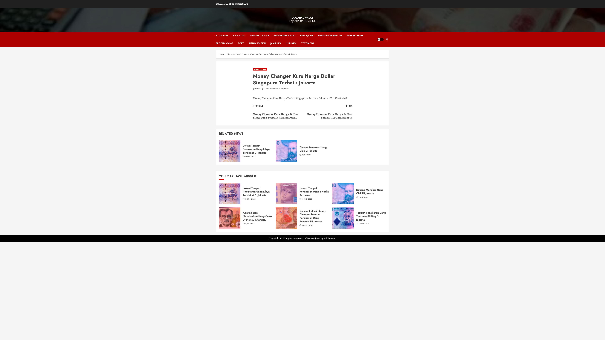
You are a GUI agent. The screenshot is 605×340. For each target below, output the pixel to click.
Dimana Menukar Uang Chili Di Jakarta (313, 149)
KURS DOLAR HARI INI (330, 35)
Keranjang (306, 35)
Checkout (239, 35)
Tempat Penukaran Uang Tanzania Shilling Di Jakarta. (371, 216)
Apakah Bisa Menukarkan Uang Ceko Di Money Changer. (257, 216)
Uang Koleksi (257, 43)
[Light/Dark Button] (380, 39)
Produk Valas (224, 43)
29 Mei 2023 (363, 224)
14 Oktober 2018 (271, 89)
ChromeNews (312, 238)
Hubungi (291, 43)
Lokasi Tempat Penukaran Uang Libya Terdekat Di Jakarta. (256, 149)
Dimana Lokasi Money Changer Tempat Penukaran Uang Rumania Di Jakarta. (313, 216)
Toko (241, 43)
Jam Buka (275, 43)
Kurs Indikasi (355, 35)
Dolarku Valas (302, 18)
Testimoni (307, 43)
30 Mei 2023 (307, 225)
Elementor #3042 (284, 35)
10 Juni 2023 (250, 157)
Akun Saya (222, 35)
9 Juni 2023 (306, 155)
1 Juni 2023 (249, 224)
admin (257, 89)
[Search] (387, 39)
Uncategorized (260, 69)
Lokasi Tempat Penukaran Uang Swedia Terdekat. (314, 191)
